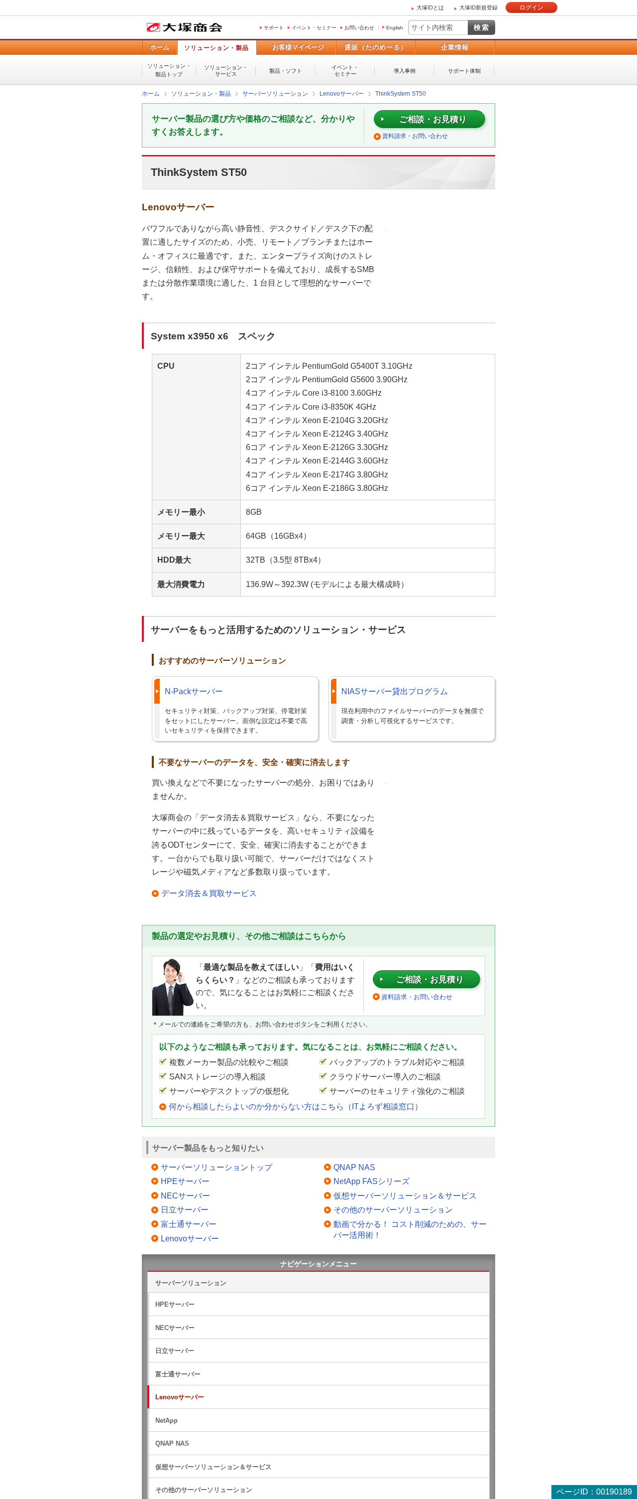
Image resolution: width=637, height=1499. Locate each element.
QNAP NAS (354, 1167)
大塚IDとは (430, 7)
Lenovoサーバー (190, 1238)
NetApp (166, 1420)
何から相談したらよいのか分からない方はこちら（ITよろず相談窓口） (296, 1106)
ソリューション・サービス (226, 70)
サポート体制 (464, 71)
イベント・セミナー (314, 27)
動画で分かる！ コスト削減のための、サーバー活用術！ (410, 1229)
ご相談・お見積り (433, 119)
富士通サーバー (188, 1223)
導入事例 (405, 71)
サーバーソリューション (190, 1282)
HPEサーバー (185, 1181)
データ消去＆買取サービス (209, 893)
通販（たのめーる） (375, 47)
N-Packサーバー (194, 691)
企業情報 (455, 47)
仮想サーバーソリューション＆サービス (405, 1195)
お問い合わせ (359, 27)
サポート (274, 27)
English (394, 27)
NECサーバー (185, 1195)
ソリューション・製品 (216, 47)
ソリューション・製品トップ (169, 70)
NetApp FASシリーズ (371, 1181)
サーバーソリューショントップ (216, 1167)
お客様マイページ (298, 47)
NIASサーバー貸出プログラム (394, 691)
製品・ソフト (285, 71)
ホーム (159, 47)
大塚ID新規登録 (478, 7)
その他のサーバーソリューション (393, 1209)
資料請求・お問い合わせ (415, 135)
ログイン (531, 7)
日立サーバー (185, 1209)
